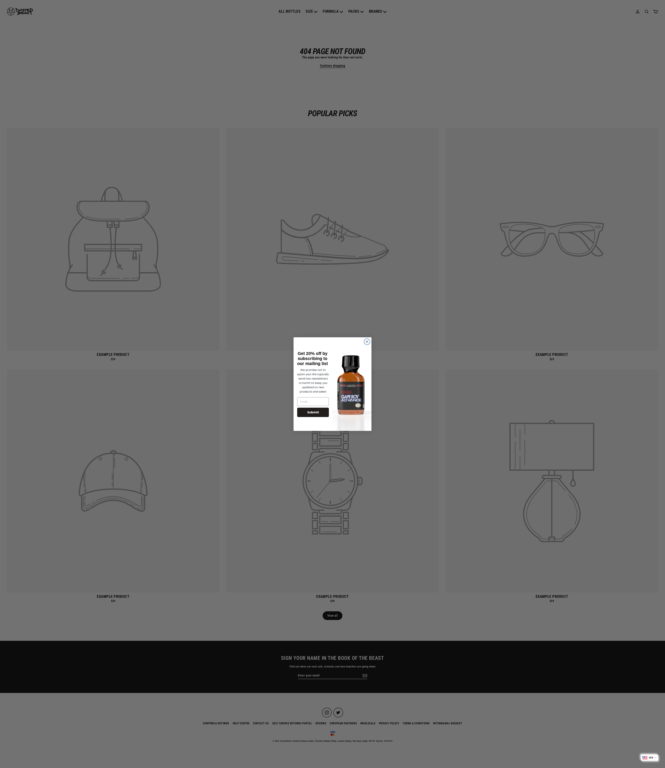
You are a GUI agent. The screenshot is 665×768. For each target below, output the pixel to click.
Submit (313, 412)
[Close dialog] (367, 342)
